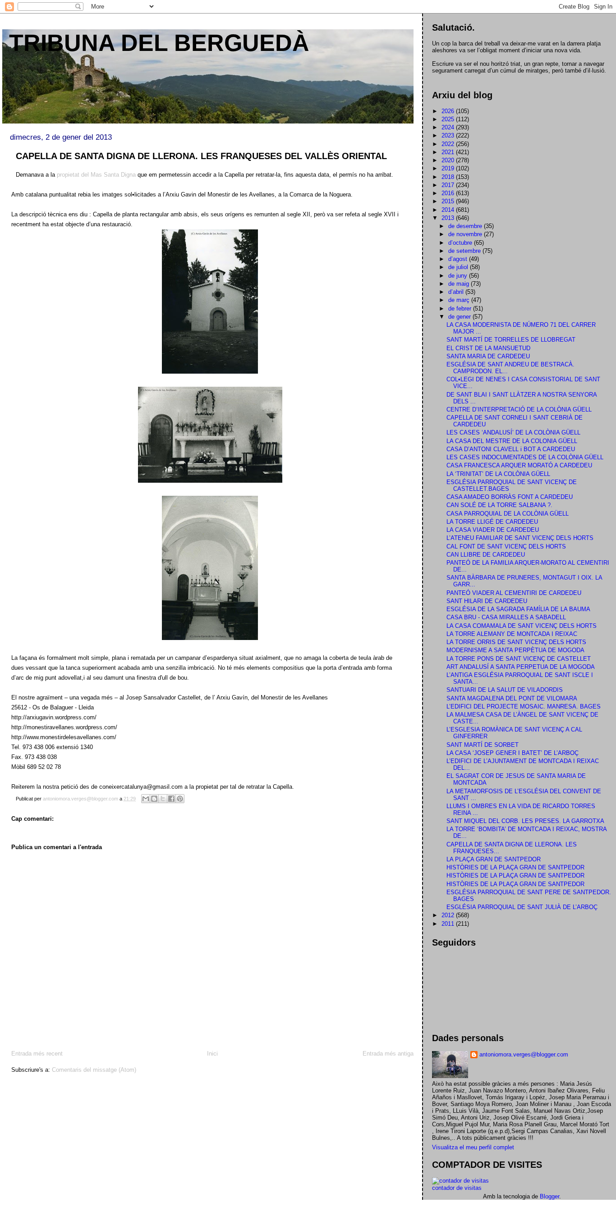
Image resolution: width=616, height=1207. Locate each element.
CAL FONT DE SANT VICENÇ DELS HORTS (506, 546)
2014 (448, 209)
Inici (212, 1053)
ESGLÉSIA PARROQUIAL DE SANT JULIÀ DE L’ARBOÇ (522, 907)
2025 (448, 119)
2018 (448, 177)
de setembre (465, 250)
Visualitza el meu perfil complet (473, 1147)
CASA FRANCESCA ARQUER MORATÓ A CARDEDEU (519, 465)
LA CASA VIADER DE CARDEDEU (492, 529)
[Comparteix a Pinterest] (179, 798)
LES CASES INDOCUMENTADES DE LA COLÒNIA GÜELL (524, 457)
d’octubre (461, 242)
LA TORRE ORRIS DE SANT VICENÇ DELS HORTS (516, 642)
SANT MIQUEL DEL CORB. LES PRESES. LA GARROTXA (525, 821)
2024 (448, 127)
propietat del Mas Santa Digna (96, 174)
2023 (448, 135)
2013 (448, 218)
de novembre (466, 234)
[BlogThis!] (154, 798)
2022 (448, 144)
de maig (459, 283)
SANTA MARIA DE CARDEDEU (488, 356)
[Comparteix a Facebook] (171, 798)
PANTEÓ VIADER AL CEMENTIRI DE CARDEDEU (513, 593)
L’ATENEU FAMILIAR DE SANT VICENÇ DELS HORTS (519, 538)
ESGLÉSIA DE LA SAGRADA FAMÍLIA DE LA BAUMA (518, 609)
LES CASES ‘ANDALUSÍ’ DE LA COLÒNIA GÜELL (513, 432)
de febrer (460, 308)
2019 (448, 168)
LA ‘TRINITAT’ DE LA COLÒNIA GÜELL (498, 474)
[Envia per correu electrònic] (145, 798)
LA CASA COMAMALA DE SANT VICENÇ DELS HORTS (521, 625)
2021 (448, 152)
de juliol (459, 267)
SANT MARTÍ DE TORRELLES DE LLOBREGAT (510, 339)
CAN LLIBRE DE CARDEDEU (485, 554)
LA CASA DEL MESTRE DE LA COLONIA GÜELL (511, 441)
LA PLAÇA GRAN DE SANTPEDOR (493, 859)
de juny (458, 275)
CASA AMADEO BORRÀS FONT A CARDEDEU (509, 497)
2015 (448, 201)
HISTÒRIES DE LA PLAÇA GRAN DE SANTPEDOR (515, 867)
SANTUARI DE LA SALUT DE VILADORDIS (504, 689)
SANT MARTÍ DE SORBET (482, 744)
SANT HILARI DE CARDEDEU (486, 601)
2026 (448, 111)
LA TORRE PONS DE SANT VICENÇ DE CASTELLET (518, 658)
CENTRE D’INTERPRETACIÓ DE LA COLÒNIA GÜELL (519, 409)
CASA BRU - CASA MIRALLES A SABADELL (506, 617)
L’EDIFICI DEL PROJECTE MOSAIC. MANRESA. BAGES (523, 706)
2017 (448, 185)
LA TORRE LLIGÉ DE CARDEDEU (492, 521)
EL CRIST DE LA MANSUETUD (488, 348)
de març (459, 300)
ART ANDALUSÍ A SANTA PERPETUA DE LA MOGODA (520, 666)
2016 (448, 193)
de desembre (466, 226)
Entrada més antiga (388, 1053)
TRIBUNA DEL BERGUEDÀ (159, 43)
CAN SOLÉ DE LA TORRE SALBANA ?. (499, 505)
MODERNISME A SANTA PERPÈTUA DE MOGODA (515, 650)
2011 (448, 923)
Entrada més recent (37, 1053)
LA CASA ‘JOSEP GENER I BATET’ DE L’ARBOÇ (512, 753)
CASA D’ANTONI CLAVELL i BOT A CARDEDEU (510, 449)
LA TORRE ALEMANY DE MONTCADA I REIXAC (511, 634)
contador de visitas (457, 1187)
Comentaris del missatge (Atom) (94, 1069)
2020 (448, 160)
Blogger (549, 1196)
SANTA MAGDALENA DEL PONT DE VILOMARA (511, 698)
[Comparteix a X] (162, 798)
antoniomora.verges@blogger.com (523, 1054)
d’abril (456, 291)
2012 (448, 915)
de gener (460, 316)
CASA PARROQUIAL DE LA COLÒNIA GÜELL (507, 513)
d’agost (458, 259)
